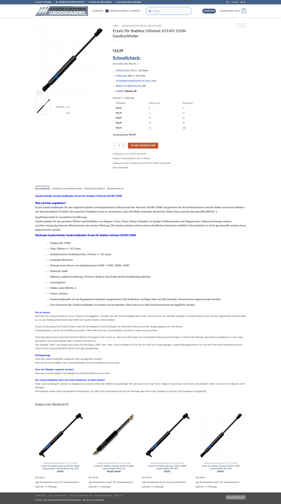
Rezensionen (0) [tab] (115, 189)
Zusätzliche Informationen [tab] (67, 189)
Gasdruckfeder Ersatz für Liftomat (142, 26)
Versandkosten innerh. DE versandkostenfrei (59, 482)
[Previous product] (244, 25)
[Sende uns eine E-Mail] (242, 2)
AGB (50, 496)
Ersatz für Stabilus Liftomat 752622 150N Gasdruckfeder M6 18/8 (221, 467)
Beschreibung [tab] (42, 189)
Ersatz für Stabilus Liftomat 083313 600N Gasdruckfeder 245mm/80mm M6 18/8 (60, 467)
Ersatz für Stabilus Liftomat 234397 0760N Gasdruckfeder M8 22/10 (113, 467)
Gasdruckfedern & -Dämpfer (124, 11)
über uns (118, 496)
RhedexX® (123, 168)
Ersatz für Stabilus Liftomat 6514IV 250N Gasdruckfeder (147, 163)
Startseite (97, 11)
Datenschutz (61, 496)
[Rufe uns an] (244, 2)
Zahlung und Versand (81, 496)
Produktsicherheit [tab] (94, 189)
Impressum (40, 496)
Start (116, 26)
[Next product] (239, 25)
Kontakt (235, 2)
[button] (227, 2)
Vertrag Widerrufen (235, 497)
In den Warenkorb (143, 145)
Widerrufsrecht (103, 496)
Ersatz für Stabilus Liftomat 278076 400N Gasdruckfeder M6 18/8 (167, 467)
